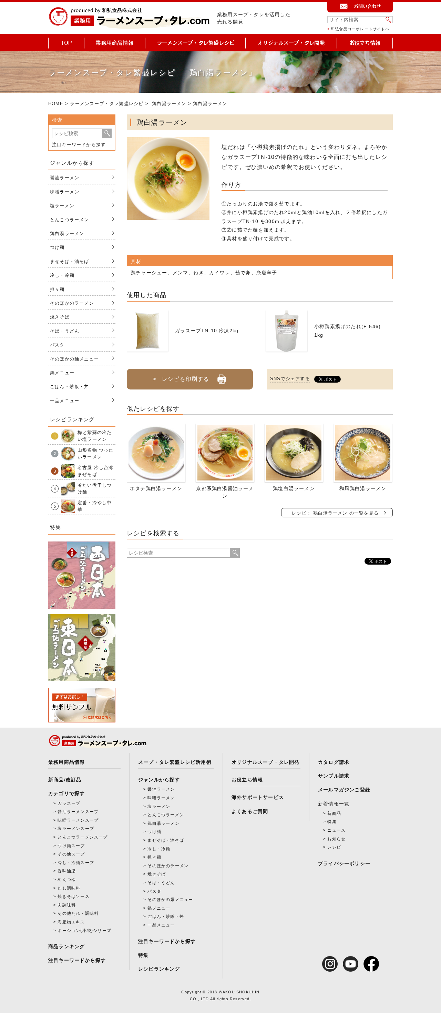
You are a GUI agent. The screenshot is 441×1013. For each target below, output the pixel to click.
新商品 (334, 813)
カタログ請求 (333, 762)
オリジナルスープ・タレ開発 (266, 762)
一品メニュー (64, 400)
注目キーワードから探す (79, 144)
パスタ (57, 344)
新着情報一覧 (333, 804)
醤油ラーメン (64, 177)
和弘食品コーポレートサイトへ (360, 29)
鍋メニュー (62, 372)
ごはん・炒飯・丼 (69, 386)
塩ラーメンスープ (76, 828)
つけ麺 (57, 247)
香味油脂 (67, 871)
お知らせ (336, 839)
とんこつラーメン (69, 219)
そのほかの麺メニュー (74, 359)
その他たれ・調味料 (78, 913)
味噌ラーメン (64, 191)
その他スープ (71, 854)
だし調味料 (69, 888)
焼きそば (60, 317)
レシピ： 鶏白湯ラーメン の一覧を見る (335, 513)
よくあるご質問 (250, 811)
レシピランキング (159, 969)
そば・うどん (64, 331)
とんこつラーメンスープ (82, 837)
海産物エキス (71, 922)
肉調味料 (67, 905)
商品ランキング (66, 946)
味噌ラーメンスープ (78, 820)
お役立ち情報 (247, 779)
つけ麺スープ (71, 845)
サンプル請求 (333, 776)
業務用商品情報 (66, 762)
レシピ (334, 847)
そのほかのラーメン (72, 303)
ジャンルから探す (159, 779)
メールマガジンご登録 (344, 789)
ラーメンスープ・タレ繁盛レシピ (106, 103)
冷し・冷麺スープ (76, 862)
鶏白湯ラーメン (169, 103)
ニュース (336, 830)
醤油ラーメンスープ (78, 811)
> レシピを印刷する (181, 379)
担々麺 (57, 289)
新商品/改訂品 (64, 779)
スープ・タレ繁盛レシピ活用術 (175, 762)
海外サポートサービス (258, 797)
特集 (143, 955)
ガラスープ (69, 803)
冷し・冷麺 (62, 275)
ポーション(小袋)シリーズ (84, 930)
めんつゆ (67, 879)
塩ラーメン (62, 205)
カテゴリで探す (66, 793)
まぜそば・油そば (69, 261)
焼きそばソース (73, 896)
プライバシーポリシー (344, 863)
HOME (55, 103)
